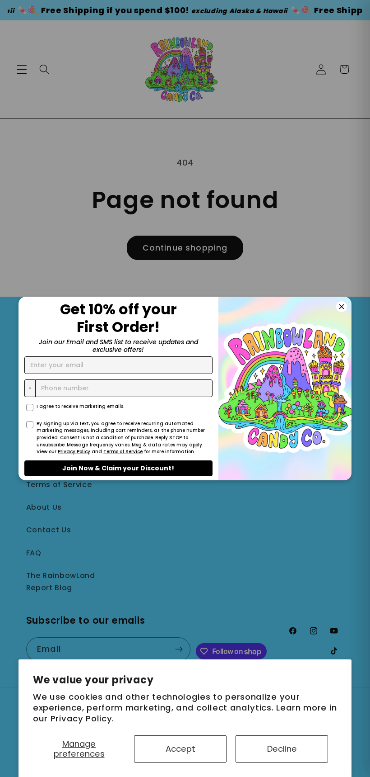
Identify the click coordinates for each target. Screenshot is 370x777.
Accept (180, 748)
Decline (282, 748)
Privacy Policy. (82, 718)
